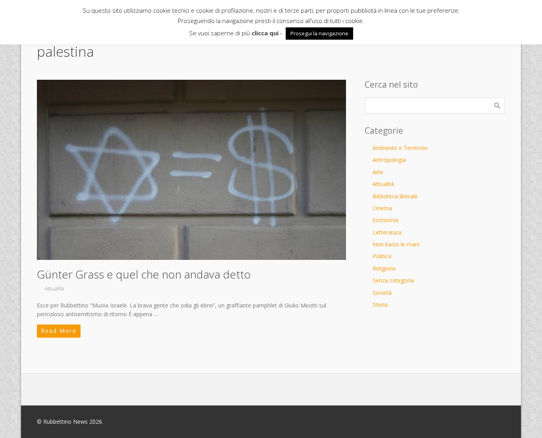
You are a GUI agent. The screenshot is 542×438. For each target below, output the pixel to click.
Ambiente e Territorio (400, 148)
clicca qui (265, 33)
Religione (384, 268)
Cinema (382, 208)
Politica (382, 256)
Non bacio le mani (396, 244)
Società (382, 292)
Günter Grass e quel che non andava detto (144, 274)
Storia (380, 304)
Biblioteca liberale (395, 196)
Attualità (54, 288)
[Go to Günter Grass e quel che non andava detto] (191, 170)
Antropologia (389, 159)
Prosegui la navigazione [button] (319, 33)
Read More (59, 330)
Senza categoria (393, 280)
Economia (385, 220)
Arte (378, 172)
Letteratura (387, 232)
